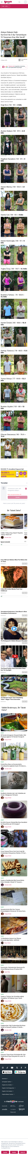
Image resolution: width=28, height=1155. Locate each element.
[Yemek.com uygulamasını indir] (7, 1072)
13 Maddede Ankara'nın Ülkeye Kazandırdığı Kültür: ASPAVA (11, 939)
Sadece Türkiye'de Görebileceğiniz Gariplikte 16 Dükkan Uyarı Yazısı (12, 997)
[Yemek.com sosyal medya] (11, 1101)
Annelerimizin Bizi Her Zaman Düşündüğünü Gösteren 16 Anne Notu (13, 910)
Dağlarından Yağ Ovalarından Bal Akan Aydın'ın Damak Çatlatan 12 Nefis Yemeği (13, 1026)
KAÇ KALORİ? (4, 530)
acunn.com (3, 128)
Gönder (18, 497)
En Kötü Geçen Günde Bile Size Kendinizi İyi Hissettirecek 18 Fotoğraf (14, 823)
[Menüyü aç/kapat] (2, 2)
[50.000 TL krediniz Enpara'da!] (14, 474)
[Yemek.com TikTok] (7, 1067)
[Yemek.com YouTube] (12, 1067)
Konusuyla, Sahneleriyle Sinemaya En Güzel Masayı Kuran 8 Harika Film (13, 968)
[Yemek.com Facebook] (21, 1067)
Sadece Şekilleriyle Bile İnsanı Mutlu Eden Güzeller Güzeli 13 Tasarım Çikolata (12, 881)
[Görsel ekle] (26, 488)
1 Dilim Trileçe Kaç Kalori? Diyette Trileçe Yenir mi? (12, 533)
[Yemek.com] (8, 2)
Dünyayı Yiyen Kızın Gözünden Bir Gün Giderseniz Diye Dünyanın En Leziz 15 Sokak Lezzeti (13, 1055)
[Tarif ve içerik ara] (19, 2)
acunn (2, 211)
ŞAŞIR (2, 732)
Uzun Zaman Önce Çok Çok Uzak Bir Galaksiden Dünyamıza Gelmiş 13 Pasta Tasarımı (13, 852)
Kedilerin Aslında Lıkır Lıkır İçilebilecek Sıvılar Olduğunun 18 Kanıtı (13, 794)
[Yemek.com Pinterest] (25, 1067)
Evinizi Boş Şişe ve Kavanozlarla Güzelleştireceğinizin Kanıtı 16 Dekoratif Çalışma (14, 765)
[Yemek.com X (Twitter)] (17, 1067)
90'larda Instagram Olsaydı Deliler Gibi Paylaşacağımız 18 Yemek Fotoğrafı (13, 736)
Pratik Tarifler (5, 6)
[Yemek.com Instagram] (3, 1067)
